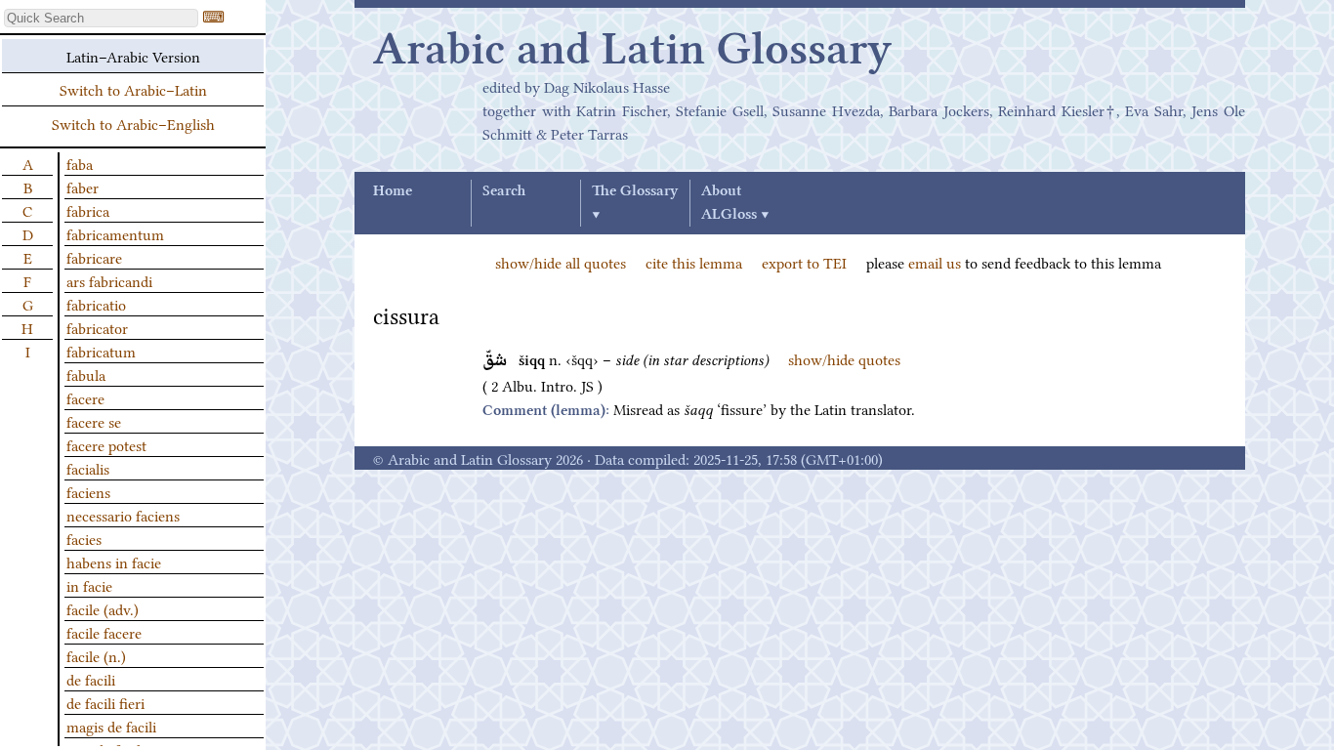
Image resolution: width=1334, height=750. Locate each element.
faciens (88, 491)
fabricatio (96, 303)
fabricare (94, 257)
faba (79, 163)
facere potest (106, 444)
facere (85, 397)
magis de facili (111, 725)
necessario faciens (123, 514)
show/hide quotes (844, 358)
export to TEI (804, 261)
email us (934, 261)
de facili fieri (105, 702)
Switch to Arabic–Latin (133, 89)
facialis (87, 468)
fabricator (97, 327)
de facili (90, 678)
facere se (93, 421)
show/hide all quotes (560, 261)
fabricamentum (115, 233)
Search (503, 191)
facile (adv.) (102, 608)
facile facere (104, 632)
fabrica (87, 210)
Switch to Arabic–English (133, 123)
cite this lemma (694, 261)
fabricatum (101, 350)
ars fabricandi (109, 280)
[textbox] (101, 18)
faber (82, 186)
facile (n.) (96, 655)
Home (392, 191)
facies (84, 538)
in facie (89, 585)
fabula (85, 374)
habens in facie (113, 561)
